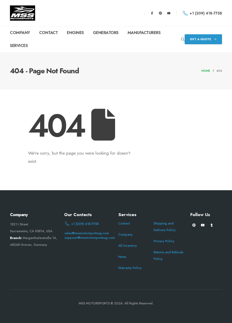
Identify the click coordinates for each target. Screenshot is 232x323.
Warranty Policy (130, 268)
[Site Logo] (22, 13)
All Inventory (127, 245)
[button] (183, 39)
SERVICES (19, 46)
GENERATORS (105, 33)
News (122, 256)
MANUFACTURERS (144, 33)
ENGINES (75, 33)
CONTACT (48, 33)
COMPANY (20, 33)
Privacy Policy (164, 241)
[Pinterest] (160, 13)
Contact (124, 223)
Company (125, 234)
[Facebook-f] (152, 13)
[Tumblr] (211, 225)
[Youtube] (168, 13)
